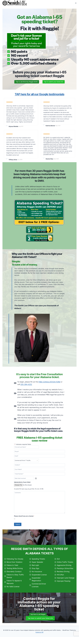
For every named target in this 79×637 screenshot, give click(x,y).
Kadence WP (40, 632)
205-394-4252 (26, 384)
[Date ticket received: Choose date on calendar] (35, 478)
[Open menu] (75, 3)
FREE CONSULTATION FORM (49, 382)
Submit (17, 524)
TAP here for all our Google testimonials (39, 94)
